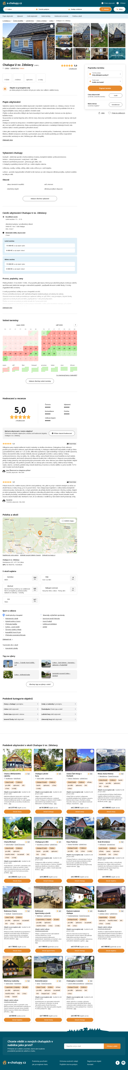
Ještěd (45, 627)
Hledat (106, 9)
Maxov (70, 778)
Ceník (115, 95)
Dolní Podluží (10, 844)
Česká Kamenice (73, 916)
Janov (38, 983)
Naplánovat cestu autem (11, 555)
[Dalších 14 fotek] (17, 967)
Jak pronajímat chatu (40, 1064)
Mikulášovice (103, 776)
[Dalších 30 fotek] (17, 760)
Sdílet (103, 113)
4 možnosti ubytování (41, 931)
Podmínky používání (39, 1061)
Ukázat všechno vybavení (40, 199)
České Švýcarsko (113, 776)
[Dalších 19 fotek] (111, 897)
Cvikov (51, 21)
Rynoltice (75, 844)
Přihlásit (122, 3)
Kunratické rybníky (11, 648)
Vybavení (20, 16)
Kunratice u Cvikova (43, 844)
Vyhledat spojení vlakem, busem (30, 555)
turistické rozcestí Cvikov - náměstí (61, 674)
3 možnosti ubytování (10, 1002)
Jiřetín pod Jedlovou (78, 983)
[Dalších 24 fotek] (79, 760)
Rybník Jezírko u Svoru (12, 621)
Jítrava (70, 844)
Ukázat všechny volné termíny (40, 381)
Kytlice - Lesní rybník (12, 627)
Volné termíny (45, 16)
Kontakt (90, 1064)
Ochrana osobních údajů (69, 1061)
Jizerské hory (111, 844)
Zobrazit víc (7, 639)
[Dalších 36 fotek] (111, 828)
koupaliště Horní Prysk (13, 632)
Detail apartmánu (48, 951)
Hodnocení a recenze (61, 16)
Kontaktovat (116, 105)
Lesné (70, 983)
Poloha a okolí (77, 16)
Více (10, 803)
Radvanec (76, 778)
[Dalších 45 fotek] (48, 760)
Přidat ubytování (109, 3)
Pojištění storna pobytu (68, 1064)
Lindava (102, 914)
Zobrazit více (8, 140)
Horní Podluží (47, 621)
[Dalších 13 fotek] (79, 828)
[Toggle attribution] (75, 551)
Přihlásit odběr (112, 1046)
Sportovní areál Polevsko (51, 618)
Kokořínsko (17, 778)
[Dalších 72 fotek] (48, 897)
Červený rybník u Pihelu (13, 629)
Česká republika (18, 21)
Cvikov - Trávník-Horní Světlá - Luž (24, 664)
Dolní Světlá (40, 778)
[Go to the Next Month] (75, 324)
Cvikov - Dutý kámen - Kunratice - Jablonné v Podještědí (63, 664)
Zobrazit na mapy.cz (48, 555)
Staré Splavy (9, 983)
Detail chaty (17, 812)
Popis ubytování (8, 16)
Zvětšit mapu (69, 521)
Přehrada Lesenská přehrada (15, 635)
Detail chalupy (49, 812)
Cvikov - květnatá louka (22, 675)
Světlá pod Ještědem (50, 624)
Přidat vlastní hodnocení (63, 433)
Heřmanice (103, 844)
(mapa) (21, 68)
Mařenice (40, 916)
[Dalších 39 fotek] (79, 897)
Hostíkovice (9, 778)
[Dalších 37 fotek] (17, 897)
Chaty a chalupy (41, 21)
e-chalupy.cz (6, 21)
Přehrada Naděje (11, 624)
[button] (40, 533)
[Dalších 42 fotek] (111, 760)
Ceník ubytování (32, 16)
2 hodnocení (73, 69)
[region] (40, 535)
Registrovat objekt (94, 1061)
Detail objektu (111, 881)
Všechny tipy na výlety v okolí (39, 684)
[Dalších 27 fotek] (48, 967)
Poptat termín (105, 88)
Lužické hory (30, 21)
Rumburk (8, 914)
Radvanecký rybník (11, 618)
